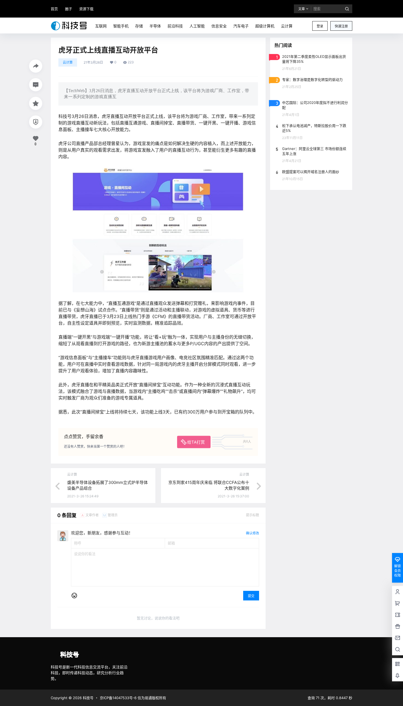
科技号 (87, 698)
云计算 (68, 62)
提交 (251, 596)
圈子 (68, 9)
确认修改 (252, 533)
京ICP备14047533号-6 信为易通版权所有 (133, 698)
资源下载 (86, 9)
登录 (320, 26)
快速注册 (341, 26)
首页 (54, 9)
